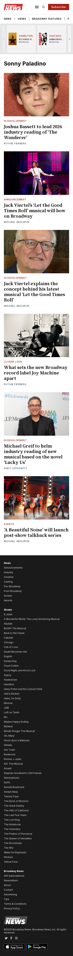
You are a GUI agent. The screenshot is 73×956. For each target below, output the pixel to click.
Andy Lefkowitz (15, 468)
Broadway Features (46, 18)
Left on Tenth (11, 712)
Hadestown (10, 679)
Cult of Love (11, 647)
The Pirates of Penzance (18, 833)
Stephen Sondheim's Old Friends (23, 773)
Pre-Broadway (12, 586)
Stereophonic (11, 777)
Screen (8, 595)
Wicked (8, 857)
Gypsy (7, 675)
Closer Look (13, 361)
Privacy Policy (12, 908)
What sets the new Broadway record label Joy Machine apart (36, 373)
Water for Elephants (15, 852)
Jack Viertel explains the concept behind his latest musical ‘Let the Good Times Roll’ (34, 292)
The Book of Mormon (16, 801)
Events (9, 524)
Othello (8, 745)
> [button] (69, 38)
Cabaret (8, 637)
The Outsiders (12, 829)
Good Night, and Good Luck (19, 670)
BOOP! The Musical (15, 628)
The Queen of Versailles (18, 838)
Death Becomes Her (15, 651)
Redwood (9, 754)
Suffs (7, 782)
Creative (9, 577)
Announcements (13, 567)
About (7, 885)
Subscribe (58, 7)
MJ (5, 717)
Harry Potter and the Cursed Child (23, 689)
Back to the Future (14, 633)
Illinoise (8, 703)
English (8, 656)
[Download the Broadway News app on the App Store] (14, 947)
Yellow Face (11, 861)
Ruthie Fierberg (15, 143)
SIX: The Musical (13, 763)
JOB (6, 707)
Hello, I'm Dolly (12, 698)
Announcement (15, 199)
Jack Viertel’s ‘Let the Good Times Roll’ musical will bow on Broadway (34, 210)
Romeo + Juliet (12, 759)
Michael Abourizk (17, 222)
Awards (8, 600)
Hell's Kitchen (11, 693)
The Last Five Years (15, 815)
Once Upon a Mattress (17, 740)
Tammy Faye (11, 796)
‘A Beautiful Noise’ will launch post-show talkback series (36, 532)
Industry (8, 572)
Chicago (8, 642)
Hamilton (9, 684)
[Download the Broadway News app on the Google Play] (36, 947)
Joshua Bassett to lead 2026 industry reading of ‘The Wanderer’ (33, 132)
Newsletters (11, 880)
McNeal (8, 726)
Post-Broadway (13, 591)
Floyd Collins (11, 665)
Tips (6, 899)
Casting (8, 581)
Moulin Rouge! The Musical (19, 731)
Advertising (10, 894)
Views (22, 18)
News (7, 18)
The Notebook (12, 824)
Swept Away (11, 791)
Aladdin (8, 623)
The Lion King (12, 819)
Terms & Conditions (15, 903)
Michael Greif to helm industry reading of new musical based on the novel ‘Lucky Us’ (33, 454)
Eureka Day (10, 661)
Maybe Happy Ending (16, 721)
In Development (15, 120)
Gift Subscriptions (14, 875)
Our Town (9, 749)
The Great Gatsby (14, 805)
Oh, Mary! (9, 735)
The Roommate (13, 843)
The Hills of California (16, 810)
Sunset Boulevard (14, 787)
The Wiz (8, 847)
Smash (8, 768)
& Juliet (8, 614)
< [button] (3, 38)
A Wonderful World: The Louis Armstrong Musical (32, 619)
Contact (8, 889)
